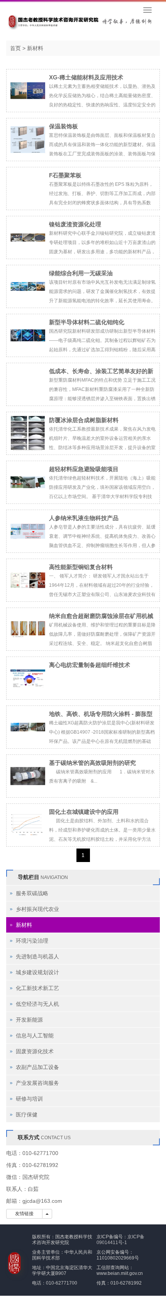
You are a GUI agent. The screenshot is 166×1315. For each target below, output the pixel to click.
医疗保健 (26, 1114)
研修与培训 (29, 1099)
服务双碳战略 (32, 893)
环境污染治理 (32, 941)
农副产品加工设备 (37, 1067)
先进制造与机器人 (37, 956)
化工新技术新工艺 (37, 988)
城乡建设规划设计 (37, 972)
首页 (15, 48)
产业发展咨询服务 (37, 1083)
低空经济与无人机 (37, 1004)
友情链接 (24, 1213)
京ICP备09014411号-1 (120, 1239)
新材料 (35, 48)
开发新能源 (29, 1020)
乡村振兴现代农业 (37, 909)
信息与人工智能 (35, 1035)
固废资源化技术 (35, 1051)
